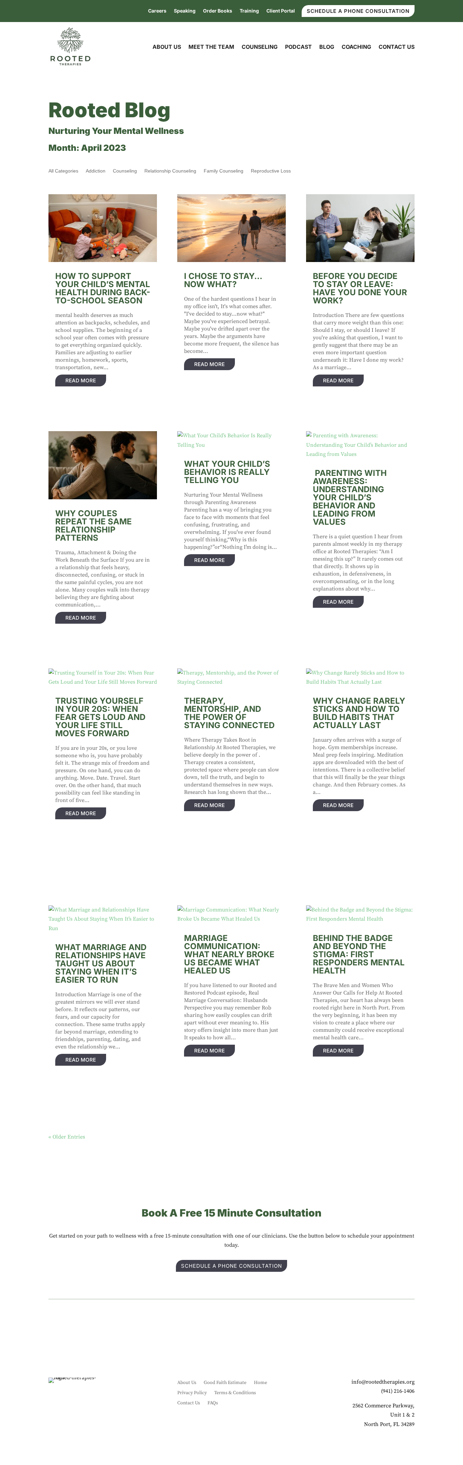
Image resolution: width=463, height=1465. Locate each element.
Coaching (356, 46)
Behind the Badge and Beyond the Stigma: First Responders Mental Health (359, 954)
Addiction (95, 171)
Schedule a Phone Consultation (358, 11)
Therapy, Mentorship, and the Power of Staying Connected (229, 713)
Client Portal (280, 11)
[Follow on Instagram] (368, 1444)
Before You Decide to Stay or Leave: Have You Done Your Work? (360, 288)
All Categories (63, 171)
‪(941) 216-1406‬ (398, 1391)
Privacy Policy (192, 1393)
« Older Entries (66, 1136)
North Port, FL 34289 (389, 1424)
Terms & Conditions (235, 1393)
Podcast (298, 46)
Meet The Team (211, 46)
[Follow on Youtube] (395, 1444)
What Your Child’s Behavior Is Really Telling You (227, 472)
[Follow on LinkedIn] (382, 1444)
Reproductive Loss (271, 171)
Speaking (185, 11)
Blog (326, 46)
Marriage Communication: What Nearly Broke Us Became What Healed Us (229, 954)
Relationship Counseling (170, 171)
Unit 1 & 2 (402, 1414)
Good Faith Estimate (225, 1383)
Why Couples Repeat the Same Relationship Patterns (93, 525)
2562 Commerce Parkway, (384, 1405)
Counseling (260, 46)
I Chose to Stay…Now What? (223, 280)
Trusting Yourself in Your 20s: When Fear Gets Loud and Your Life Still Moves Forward (100, 717)
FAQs (212, 1403)
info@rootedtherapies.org (383, 1382)
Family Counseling (223, 171)
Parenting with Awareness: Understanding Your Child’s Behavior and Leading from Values (350, 497)
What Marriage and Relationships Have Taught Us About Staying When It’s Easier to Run (100, 963)
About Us (167, 46)
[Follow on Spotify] (409, 1444)
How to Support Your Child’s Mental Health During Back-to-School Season (102, 288)
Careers (157, 11)
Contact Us (397, 46)
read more (80, 380)
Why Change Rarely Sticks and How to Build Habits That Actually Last (359, 713)
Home (260, 1383)
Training (249, 11)
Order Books (217, 11)
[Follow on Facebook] (354, 1444)
